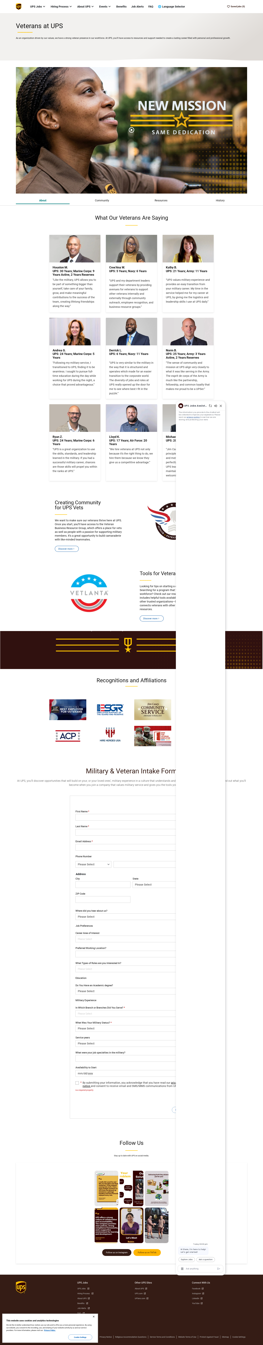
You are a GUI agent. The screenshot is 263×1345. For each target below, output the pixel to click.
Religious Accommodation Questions (130, 1337)
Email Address (84, 841)
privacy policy (193, 417)
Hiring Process (83, 1293)
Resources (161, 200)
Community (102, 200)
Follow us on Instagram (117, 1252)
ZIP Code (80, 893)
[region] (200, 837)
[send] (219, 1268)
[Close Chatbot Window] (221, 406)
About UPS (82, 1298)
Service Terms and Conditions (162, 1337)
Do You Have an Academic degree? (94, 985)
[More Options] (182, 1268)
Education (80, 978)
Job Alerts (137, 6)
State (135, 878)
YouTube (195, 1303)
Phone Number (83, 856)
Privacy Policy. (50, 1330)
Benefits (121, 6)
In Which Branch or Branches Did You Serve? (100, 1007)
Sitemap (225, 1337)
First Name (82, 811)
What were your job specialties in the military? (100, 1052)
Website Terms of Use (187, 1337)
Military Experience (85, 1000)
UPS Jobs (81, 1289)
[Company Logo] (18, 6)
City (77, 878)
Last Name (82, 826)
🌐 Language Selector (171, 6)
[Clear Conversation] (210, 406)
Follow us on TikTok (147, 1252)
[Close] (94, 1317)
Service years (82, 1037)
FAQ (150, 6)
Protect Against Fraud (209, 1337)
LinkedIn (195, 1298)
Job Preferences (84, 925)
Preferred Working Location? (90, 948)
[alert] (131, 1090)
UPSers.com (140, 1298)
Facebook (196, 1289)
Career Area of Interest (87, 933)
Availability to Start (85, 1067)
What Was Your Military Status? (93, 1022)
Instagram (196, 1293)
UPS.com (139, 1293)
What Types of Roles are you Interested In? (98, 963)
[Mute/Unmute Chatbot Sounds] (216, 406)
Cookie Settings (238, 1337)
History (220, 200)
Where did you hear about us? (91, 910)
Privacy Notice (106, 1337)
